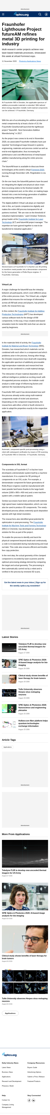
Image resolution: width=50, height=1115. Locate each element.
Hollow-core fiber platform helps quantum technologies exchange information (33, 723)
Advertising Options (34, 1072)
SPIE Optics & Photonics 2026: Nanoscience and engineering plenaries (32, 707)
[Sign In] (46, 14)
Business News (7, 1072)
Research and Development (11, 1081)
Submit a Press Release (36, 1077)
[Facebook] (29, 1100)
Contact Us (6, 1100)
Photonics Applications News (30, 61)
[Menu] (3, 14)
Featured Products (33, 1081)
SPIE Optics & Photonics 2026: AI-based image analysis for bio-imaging (33, 662)
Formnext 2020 (37, 170)
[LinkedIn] (33, 1100)
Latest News (6, 1067)
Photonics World (7, 1086)
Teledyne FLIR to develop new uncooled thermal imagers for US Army (32, 646)
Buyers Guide (32, 1067)
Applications (8, 747)
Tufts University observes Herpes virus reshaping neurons (30, 692)
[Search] (40, 14)
